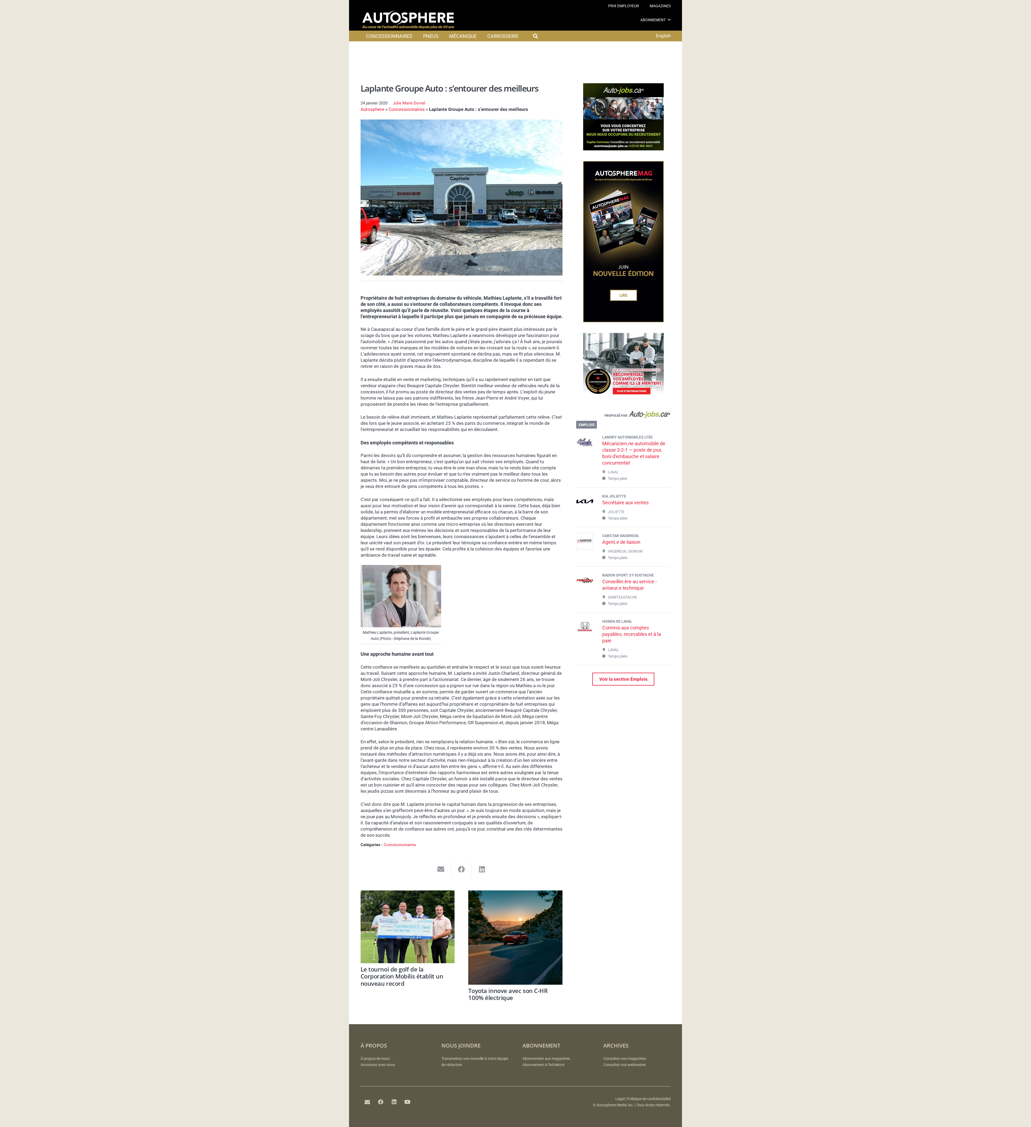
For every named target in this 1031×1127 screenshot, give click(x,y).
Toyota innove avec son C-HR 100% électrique (507, 994)
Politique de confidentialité (649, 1099)
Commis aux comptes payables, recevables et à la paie (631, 634)
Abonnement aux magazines (546, 1058)
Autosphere (372, 109)
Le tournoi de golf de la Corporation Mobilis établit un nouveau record (402, 976)
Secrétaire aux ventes (625, 502)
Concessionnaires (407, 109)
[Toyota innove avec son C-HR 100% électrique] (515, 937)
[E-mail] (367, 1102)
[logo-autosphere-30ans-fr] (408, 20)
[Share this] (461, 869)
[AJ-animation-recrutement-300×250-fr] (623, 148)
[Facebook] (380, 1102)
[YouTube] (407, 1102)
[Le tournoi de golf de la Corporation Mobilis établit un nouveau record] (408, 926)
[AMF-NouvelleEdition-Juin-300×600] (623, 320)
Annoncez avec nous (378, 1065)
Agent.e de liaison (621, 542)
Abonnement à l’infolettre (543, 1065)
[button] (669, 19)
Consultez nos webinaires (624, 1065)
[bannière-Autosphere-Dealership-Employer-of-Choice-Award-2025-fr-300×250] (623, 398)
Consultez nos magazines (624, 1058)
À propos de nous (375, 1058)
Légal (620, 1099)
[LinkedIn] (394, 1102)
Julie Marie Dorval (409, 103)
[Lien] (623, 416)
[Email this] (441, 869)
